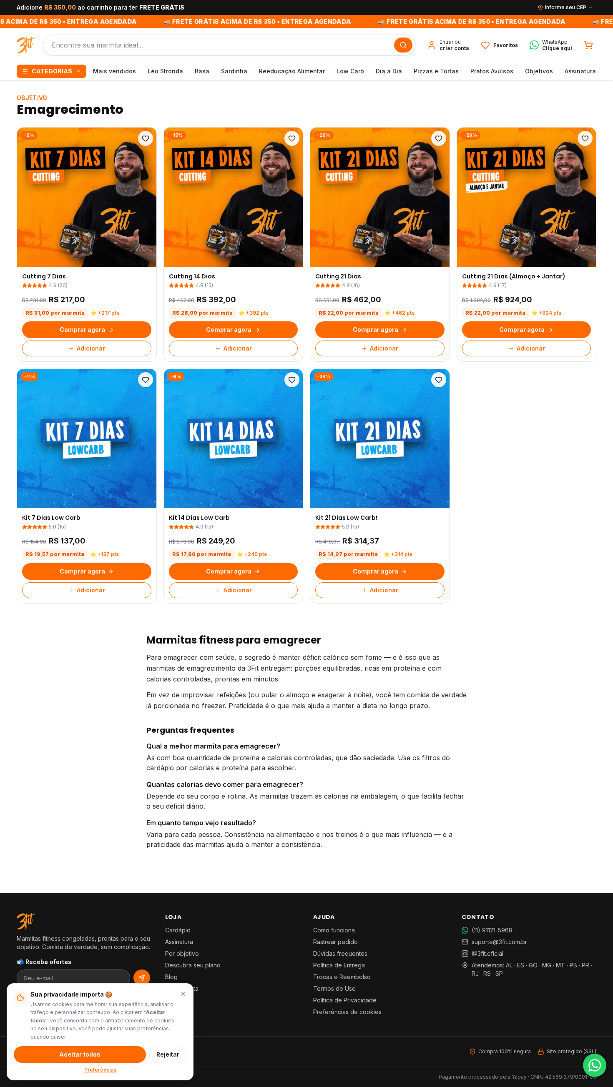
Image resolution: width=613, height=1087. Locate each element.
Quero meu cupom (306, 618)
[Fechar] (375, 448)
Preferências (100, 1070)
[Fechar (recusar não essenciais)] (183, 993)
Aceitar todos (79, 1054)
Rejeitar (167, 1054)
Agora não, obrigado (306, 637)
